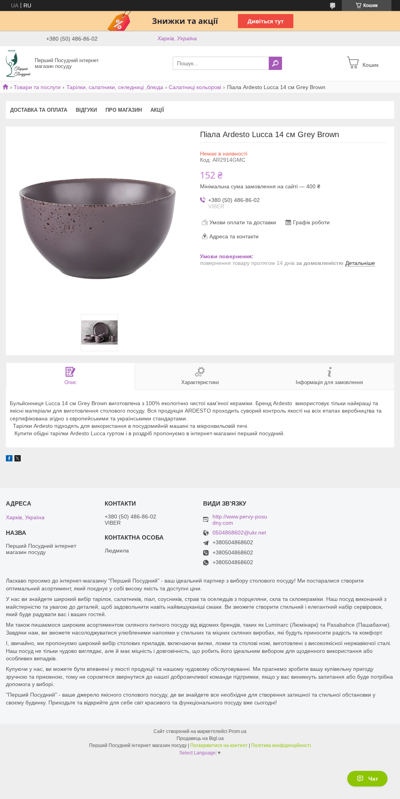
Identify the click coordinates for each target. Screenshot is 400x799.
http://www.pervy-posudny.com (239, 519)
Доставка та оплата (38, 110)
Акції (157, 110)
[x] (17, 459)
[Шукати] (275, 63)
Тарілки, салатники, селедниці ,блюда (114, 87)
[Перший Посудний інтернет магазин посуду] (18, 63)
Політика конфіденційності (281, 745)
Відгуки (86, 110)
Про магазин (123, 110)
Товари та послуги (37, 87)
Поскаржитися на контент (219, 745)
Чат (373, 779)
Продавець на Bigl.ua (200, 738)
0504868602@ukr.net (239, 533)
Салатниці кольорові (195, 87)
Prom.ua (237, 731)
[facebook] (9, 459)
